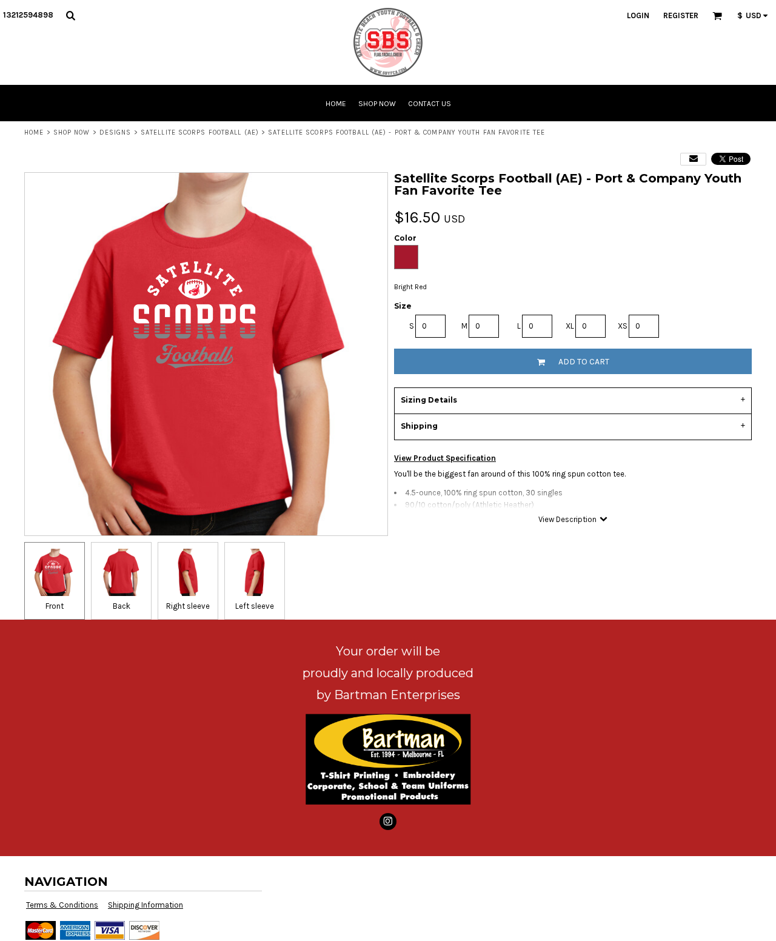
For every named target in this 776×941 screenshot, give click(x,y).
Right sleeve (188, 606)
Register (680, 15)
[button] (70, 15)
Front (54, 606)
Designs (115, 132)
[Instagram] (388, 821)
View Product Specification (445, 458)
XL (570, 325)
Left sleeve (254, 606)
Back (121, 606)
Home (34, 132)
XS (622, 325)
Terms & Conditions (62, 904)
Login (638, 15)
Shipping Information (145, 904)
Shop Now (71, 132)
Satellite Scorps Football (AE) (200, 132)
